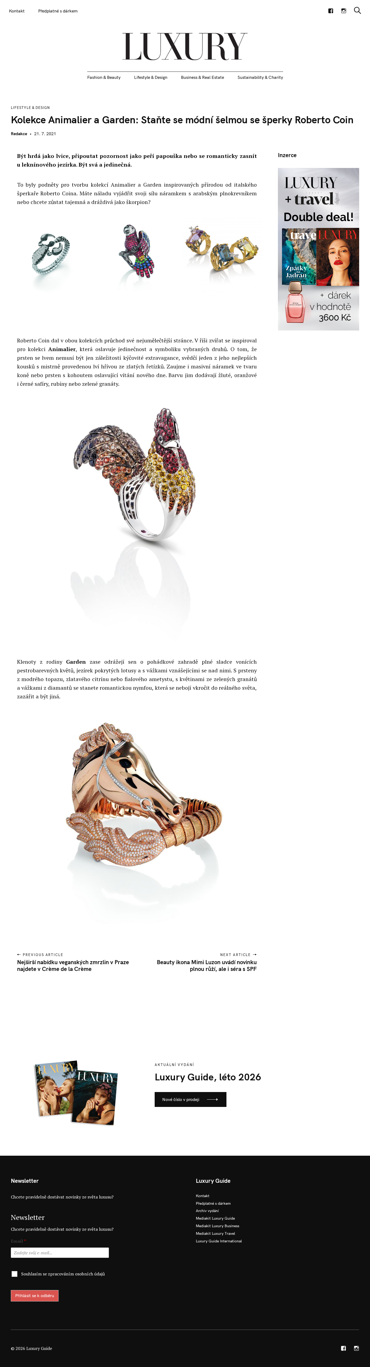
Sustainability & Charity (260, 77)
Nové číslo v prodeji (180, 1099)
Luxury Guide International (219, 1241)
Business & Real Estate (202, 77)
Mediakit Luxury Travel (215, 1233)
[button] (49, 257)
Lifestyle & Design (150, 77)
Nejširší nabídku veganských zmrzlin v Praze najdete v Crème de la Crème (73, 965)
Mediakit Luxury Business (217, 1225)
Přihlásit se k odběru (34, 1295)
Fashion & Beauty (104, 77)
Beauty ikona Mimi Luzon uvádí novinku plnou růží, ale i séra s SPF (207, 965)
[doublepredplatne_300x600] (318, 249)
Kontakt (17, 11)
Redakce (19, 133)
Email (18, 1241)
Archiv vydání (207, 1210)
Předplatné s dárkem (58, 11)
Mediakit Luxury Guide (215, 1218)
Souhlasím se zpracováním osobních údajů (63, 1274)
